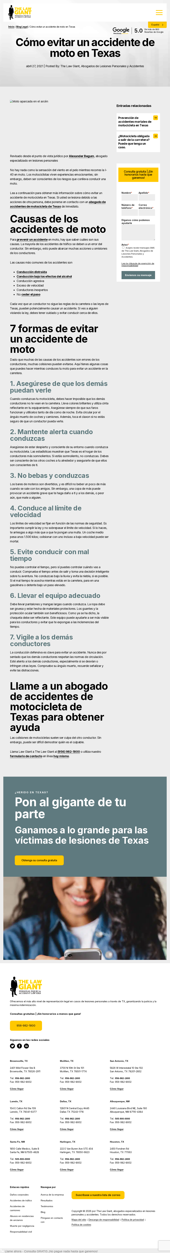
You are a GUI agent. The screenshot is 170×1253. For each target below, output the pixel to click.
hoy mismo (61, 756)
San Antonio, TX (119, 1061)
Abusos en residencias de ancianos (22, 1218)
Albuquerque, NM (120, 1101)
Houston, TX (117, 1141)
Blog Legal (22, 26)
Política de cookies (81, 1224)
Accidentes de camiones (17, 1208)
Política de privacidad (133, 1219)
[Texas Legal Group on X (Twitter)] (12, 1046)
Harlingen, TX (67, 1141)
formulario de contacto (26, 756)
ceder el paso (30, 294)
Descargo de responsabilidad (103, 1219)
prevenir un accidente (32, 239)
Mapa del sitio (79, 1219)
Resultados (46, 1200)
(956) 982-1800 (69, 751)
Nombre (127, 192)
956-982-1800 (26, 1025)
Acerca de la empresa (52, 1194)
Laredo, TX (16, 1101)
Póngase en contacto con (52, 1220)
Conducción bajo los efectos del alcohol (44, 276)
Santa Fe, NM (17, 1141)
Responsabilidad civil (21, 1231)
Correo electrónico (146, 206)
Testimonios (47, 1206)
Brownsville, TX (19, 1061)
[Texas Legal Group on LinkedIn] (26, 1046)
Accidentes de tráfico (21, 1200)
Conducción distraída (32, 272)
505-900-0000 (122, 1118)
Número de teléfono (128, 206)
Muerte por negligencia (22, 1226)
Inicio (11, 26)
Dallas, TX (65, 1101)
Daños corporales (19, 1194)
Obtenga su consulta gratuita (39, 860)
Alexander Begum (81, 156)
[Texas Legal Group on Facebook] (19, 1046)
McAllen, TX (66, 1061)
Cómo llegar (17, 1088)
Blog (43, 1212)
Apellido (144, 192)
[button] (98, 1195)
